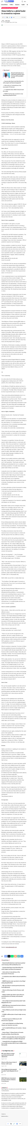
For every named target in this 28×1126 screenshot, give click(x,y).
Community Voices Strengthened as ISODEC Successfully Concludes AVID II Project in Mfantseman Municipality (13, 1043)
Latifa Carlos (7, 20)
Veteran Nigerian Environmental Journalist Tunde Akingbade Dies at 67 (9, 1071)
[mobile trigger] (2, 1)
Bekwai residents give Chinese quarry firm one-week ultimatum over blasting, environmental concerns (12, 996)
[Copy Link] (9, 17)
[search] (22, 1)
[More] (14, 17)
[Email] (15, 956)
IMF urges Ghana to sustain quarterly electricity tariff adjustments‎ (7, 1055)
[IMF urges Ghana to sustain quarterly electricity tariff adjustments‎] (23, 1055)
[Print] (12, 17)
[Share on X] (7, 17)
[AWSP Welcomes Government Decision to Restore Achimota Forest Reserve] (23, 1079)
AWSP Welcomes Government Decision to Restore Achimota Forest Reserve (8, 1079)
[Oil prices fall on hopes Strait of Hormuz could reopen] (23, 1063)
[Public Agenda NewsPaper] (9, 1)
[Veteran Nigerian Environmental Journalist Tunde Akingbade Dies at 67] (23, 1071)
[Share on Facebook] (5, 17)
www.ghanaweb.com (11, 947)
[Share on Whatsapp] (12, 956)
